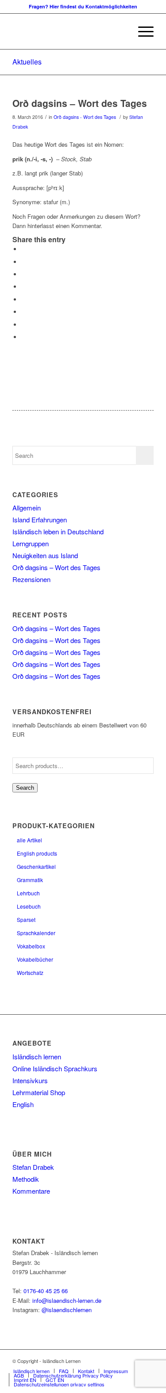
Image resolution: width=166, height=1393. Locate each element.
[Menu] (141, 31)
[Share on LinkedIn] (23, 286)
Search (25, 787)
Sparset (26, 919)
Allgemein (26, 507)
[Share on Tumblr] (23, 299)
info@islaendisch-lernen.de (66, 1300)
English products (37, 853)
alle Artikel (29, 840)
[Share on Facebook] (23, 249)
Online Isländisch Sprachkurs (54, 1068)
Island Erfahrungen (39, 519)
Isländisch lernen (36, 1056)
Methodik (25, 1179)
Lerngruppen (30, 543)
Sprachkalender (36, 932)
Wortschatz (30, 972)
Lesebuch (29, 906)
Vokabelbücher (35, 959)
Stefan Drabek (33, 1167)
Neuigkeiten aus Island (45, 555)
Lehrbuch (28, 893)
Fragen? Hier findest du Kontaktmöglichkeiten (83, 6)
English (23, 1104)
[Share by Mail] (23, 337)
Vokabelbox (31, 946)
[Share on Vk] (23, 312)
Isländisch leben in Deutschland (58, 531)
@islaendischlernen (67, 1309)
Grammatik (30, 879)
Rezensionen (31, 579)
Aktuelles (27, 62)
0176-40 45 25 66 (45, 1290)
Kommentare (31, 1190)
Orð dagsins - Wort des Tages (85, 117)
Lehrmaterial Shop (38, 1092)
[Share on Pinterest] (23, 274)
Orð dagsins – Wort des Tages (79, 103)
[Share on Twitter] (23, 262)
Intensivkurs (30, 1080)
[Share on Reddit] (23, 324)
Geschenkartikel (36, 866)
